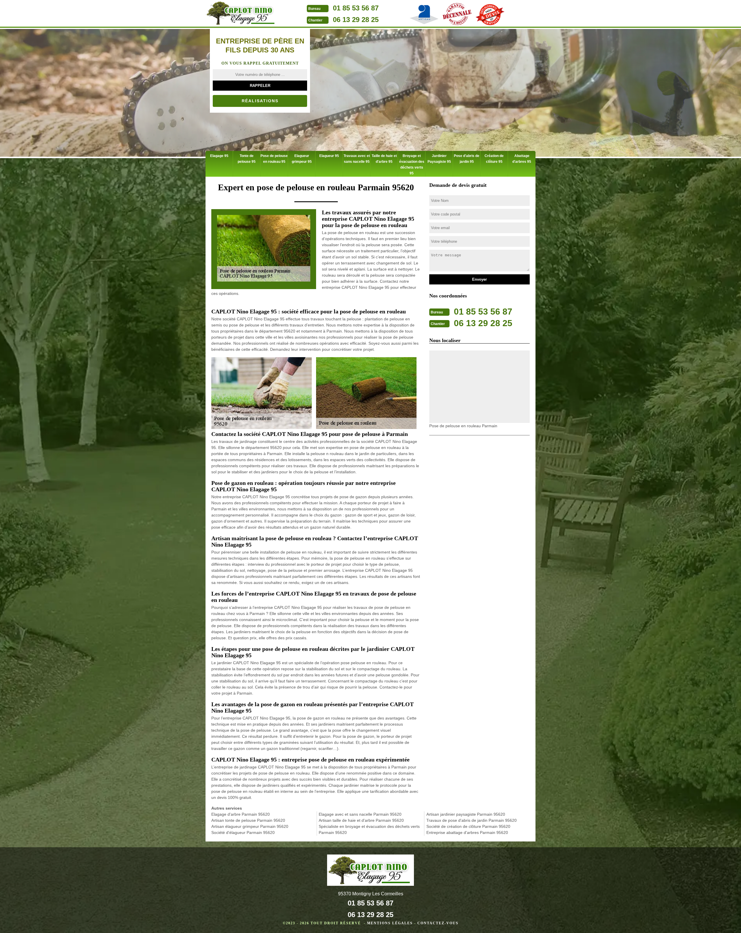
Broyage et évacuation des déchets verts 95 (411, 164)
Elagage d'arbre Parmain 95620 (240, 814)
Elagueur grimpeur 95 (302, 159)
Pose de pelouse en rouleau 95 (274, 159)
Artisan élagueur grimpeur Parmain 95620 (249, 826)
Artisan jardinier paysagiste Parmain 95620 (465, 814)
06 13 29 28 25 (356, 19)
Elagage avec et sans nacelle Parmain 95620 (360, 814)
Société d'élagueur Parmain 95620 (243, 832)
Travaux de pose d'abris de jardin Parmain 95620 (471, 820)
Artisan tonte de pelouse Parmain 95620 (248, 820)
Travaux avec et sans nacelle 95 (357, 159)
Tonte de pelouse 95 (247, 159)
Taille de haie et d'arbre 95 (384, 159)
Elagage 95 (219, 156)
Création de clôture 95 (494, 159)
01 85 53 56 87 (356, 8)
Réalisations (260, 100)
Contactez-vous (437, 923)
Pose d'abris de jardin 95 (466, 159)
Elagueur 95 (329, 156)
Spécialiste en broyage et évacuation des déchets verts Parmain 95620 (369, 829)
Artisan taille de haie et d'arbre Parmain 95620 (361, 820)
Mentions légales (390, 923)
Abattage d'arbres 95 (521, 159)
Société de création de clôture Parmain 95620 (468, 826)
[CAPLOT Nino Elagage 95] (242, 14)
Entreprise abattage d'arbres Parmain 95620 (467, 832)
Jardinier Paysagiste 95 (439, 159)
